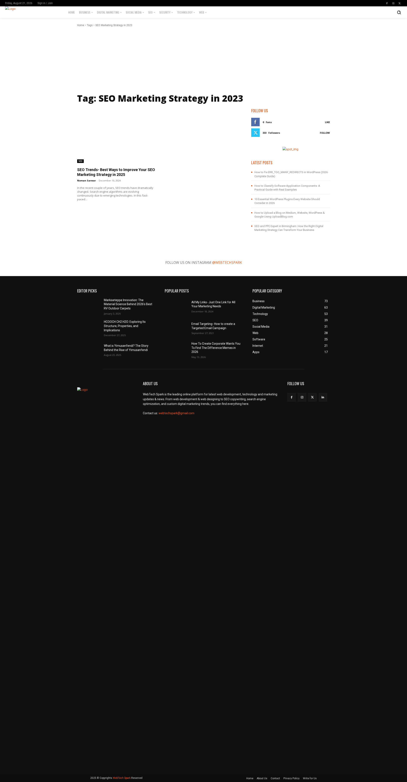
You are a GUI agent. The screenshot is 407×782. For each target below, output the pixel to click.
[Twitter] (399, 3)
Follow (325, 132)
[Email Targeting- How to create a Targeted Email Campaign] (176, 328)
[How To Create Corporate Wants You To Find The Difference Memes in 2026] (176, 350)
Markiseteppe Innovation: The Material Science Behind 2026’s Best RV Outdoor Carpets (128, 304)
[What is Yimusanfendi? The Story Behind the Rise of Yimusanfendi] (88, 350)
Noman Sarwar (86, 180)
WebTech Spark (122, 777)
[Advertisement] (203, 59)
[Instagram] (393, 3)
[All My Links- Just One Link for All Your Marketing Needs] (176, 306)
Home (80, 25)
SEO (80, 161)
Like (327, 122)
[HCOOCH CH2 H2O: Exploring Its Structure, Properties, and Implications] (88, 328)
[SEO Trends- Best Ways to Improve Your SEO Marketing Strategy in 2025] (116, 135)
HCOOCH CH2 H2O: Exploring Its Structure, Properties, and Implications (125, 326)
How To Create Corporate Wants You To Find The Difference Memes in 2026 (215, 348)
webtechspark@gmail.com (176, 413)
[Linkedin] (323, 397)
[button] (399, 12)
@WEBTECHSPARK (227, 262)
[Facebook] (387, 3)
